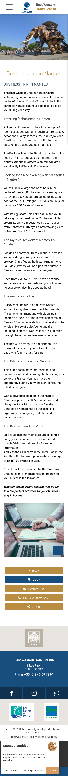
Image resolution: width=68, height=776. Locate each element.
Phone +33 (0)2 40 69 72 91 (34, 674)
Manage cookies (33, 770)
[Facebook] (11, 693)
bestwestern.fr (19, 736)
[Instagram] (34, 693)
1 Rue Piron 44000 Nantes (34, 667)
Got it (53, 770)
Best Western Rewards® (43, 736)
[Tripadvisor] (57, 693)
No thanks (11, 770)
